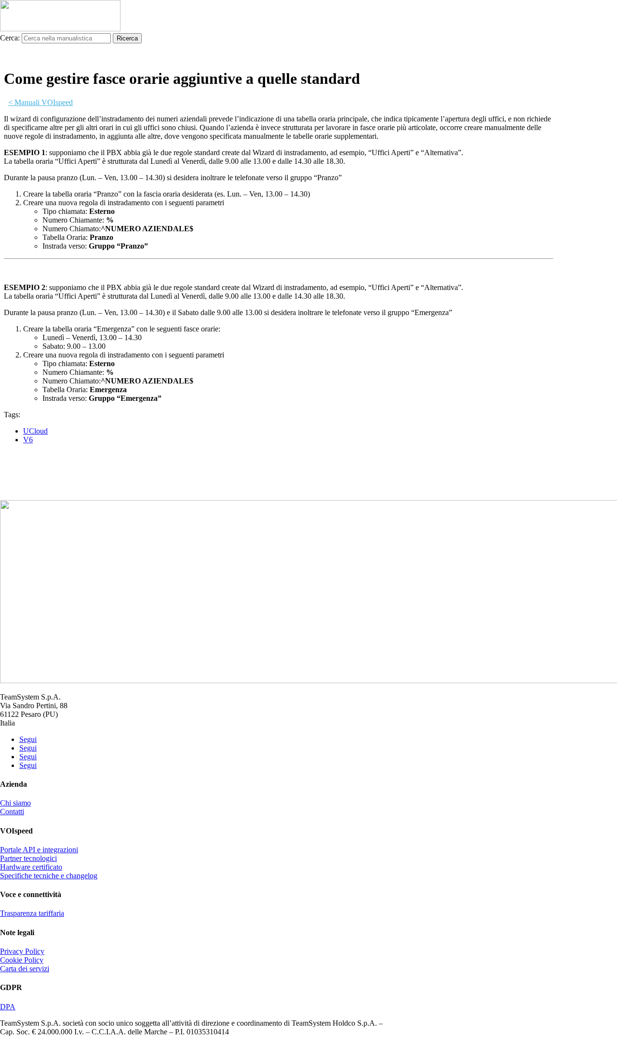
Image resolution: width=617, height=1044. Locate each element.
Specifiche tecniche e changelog (48, 876)
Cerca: (10, 38)
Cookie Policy (21, 960)
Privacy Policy (22, 951)
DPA (7, 1007)
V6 (28, 440)
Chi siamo (15, 803)
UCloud (35, 431)
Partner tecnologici (28, 858)
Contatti (12, 811)
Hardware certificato (31, 867)
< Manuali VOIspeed (40, 102)
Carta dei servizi (24, 969)
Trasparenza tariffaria (32, 913)
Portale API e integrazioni (39, 850)
